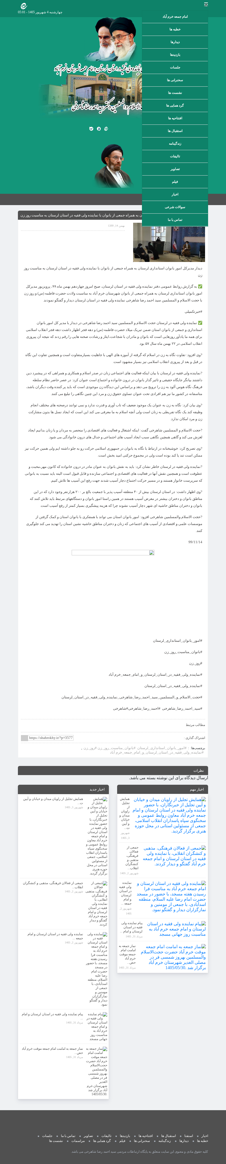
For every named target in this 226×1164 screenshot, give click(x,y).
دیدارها (175, 42)
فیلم (175, 182)
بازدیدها (175, 55)
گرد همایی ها (175, 105)
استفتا (188, 1136)
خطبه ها (175, 29)
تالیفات (175, 156)
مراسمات (78, 1141)
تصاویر (175, 169)
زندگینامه (175, 143)
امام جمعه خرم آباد (175, 16)
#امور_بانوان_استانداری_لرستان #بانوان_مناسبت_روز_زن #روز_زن (135, 748)
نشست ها (175, 93)
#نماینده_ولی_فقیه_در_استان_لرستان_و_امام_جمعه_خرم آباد (157, 752)
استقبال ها (175, 131)
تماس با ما (175, 220)
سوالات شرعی (175, 207)
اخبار (175, 194)
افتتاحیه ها (175, 118)
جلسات (175, 67)
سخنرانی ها (175, 80)
